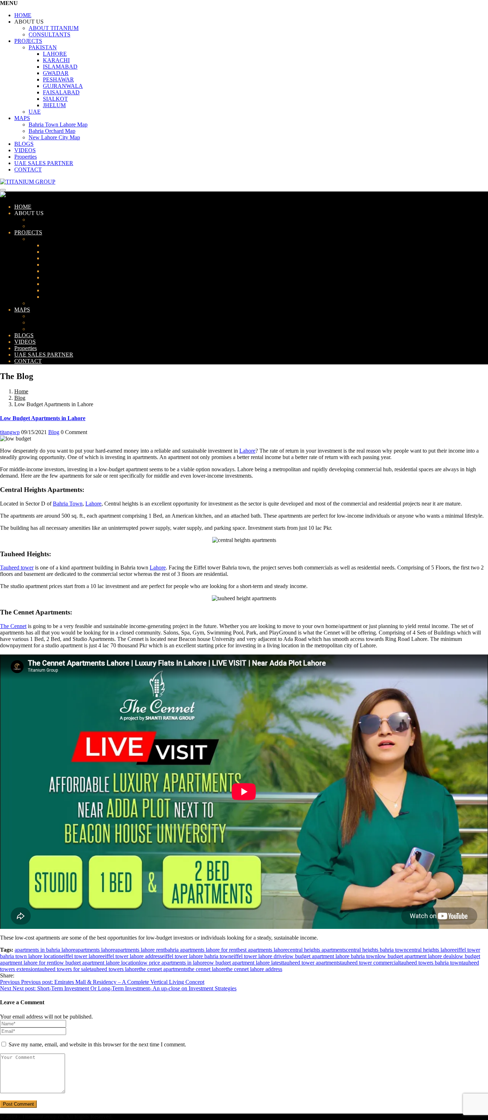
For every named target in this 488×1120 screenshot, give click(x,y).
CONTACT (28, 169)
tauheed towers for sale (64, 969)
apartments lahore (95, 950)
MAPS (22, 118)
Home (21, 391)
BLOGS (24, 144)
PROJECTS (28, 41)
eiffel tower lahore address (132, 956)
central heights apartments (317, 950)
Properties (25, 157)
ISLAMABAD (60, 67)
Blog (19, 398)
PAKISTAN (43, 47)
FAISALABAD (61, 92)
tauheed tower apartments (311, 963)
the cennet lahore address (254, 969)
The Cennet (13, 626)
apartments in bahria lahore (45, 950)
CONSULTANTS (49, 34)
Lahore (247, 451)
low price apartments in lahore (173, 963)
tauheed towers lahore (114, 969)
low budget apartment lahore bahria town (331, 956)
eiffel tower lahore (82, 956)
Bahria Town (68, 504)
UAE (35, 112)
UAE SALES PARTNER (43, 163)
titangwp (10, 432)
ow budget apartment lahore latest (245, 963)
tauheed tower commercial (369, 963)
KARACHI (56, 60)
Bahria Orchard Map (52, 131)
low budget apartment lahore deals (416, 956)
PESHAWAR (58, 79)
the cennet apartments (163, 969)
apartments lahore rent (140, 950)
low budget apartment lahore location (97, 963)
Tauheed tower (17, 567)
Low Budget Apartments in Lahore (42, 418)
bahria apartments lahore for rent (201, 950)
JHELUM (54, 105)
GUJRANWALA (63, 86)
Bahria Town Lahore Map (58, 124)
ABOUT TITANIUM (54, 28)
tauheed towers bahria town (430, 963)
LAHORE (55, 54)
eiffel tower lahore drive (258, 956)
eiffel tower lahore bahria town (196, 956)
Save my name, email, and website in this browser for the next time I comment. (97, 1044)
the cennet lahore (207, 969)
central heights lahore (430, 950)
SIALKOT (55, 99)
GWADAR (56, 73)
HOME (22, 15)
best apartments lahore (263, 950)
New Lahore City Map (54, 137)
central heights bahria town (376, 950)
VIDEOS (25, 150)
